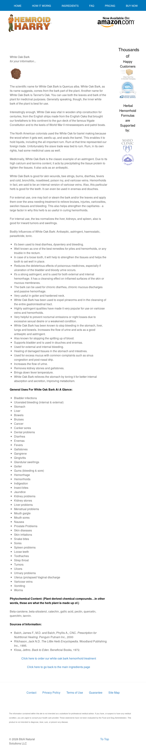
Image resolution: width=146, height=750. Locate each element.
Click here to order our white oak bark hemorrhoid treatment (58, 658)
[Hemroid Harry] (29, 23)
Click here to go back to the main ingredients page (58, 667)
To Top (104, 739)
